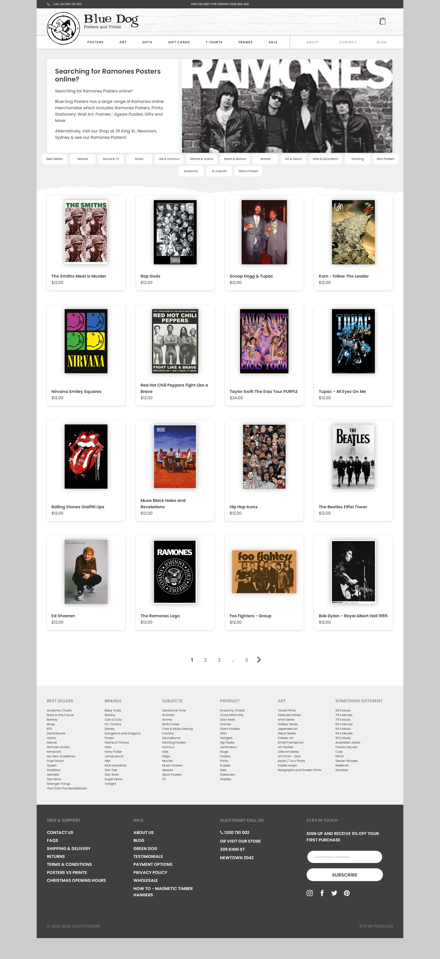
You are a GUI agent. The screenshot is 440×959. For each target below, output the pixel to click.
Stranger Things (58, 784)
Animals (168, 715)
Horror (51, 738)
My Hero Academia (61, 756)
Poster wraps (287, 765)
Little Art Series (288, 751)
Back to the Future (60, 715)
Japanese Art (287, 729)
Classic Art (285, 738)
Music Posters (172, 765)
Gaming (357, 159)
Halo (108, 747)
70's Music (343, 719)
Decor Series (287, 733)
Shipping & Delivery (68, 849)
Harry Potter (113, 751)
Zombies (341, 770)
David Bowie (56, 733)
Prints (224, 761)
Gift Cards (179, 42)
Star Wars (54, 779)
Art (123, 42)
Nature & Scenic (202, 159)
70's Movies (343, 715)
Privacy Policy (150, 872)
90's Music (343, 738)
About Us (143, 832)
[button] (86, 244)
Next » (259, 659)
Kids (165, 751)
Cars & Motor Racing (177, 729)
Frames (246, 42)
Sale (223, 770)
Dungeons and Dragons (123, 733)
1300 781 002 (236, 832)
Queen (52, 765)
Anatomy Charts (59, 710)
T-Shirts (214, 42)
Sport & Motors (235, 159)
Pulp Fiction (55, 761)
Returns (56, 856)
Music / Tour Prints (291, 761)
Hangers (226, 738)
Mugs (224, 751)
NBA (108, 761)
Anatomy (191, 171)
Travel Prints (287, 710)
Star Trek (111, 770)
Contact (348, 42)
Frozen (109, 738)
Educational (171, 738)
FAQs (52, 840)
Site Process (376, 926)
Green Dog (145, 849)
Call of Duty (113, 719)
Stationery (227, 774)
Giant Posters (248, 171)
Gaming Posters (174, 742)
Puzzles (225, 765)
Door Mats (227, 719)
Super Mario (113, 779)
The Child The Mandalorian (67, 788)
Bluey (51, 724)
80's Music (343, 729)
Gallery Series (288, 724)
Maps (166, 756)
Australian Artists (347, 742)
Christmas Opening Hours (76, 880)
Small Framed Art (290, 742)
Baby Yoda (113, 710)
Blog (382, 42)
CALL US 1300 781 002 (67, 4)
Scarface (53, 770)
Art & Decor (293, 159)
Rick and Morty (116, 765)
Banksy (52, 719)
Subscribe (345, 875)
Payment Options (152, 864)
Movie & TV (111, 159)
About (312, 42)
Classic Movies (346, 747)
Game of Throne (117, 742)
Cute (338, 751)
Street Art (342, 765)
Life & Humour (169, 159)
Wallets (225, 779)
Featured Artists (289, 715)
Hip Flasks (227, 742)
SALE (273, 42)
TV (164, 779)
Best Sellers (54, 159)
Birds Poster (170, 724)
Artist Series (286, 719)
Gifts (147, 42)
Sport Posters (172, 774)
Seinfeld (53, 774)
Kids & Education (325, 159)
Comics (168, 733)
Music (139, 159)
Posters (95, 42)
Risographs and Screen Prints (299, 770)
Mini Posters (385, 159)
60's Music (343, 710)
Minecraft (54, 751)
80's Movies (344, 724)
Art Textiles (285, 747)
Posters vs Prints (67, 872)
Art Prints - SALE (289, 756)
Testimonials (148, 856)
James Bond (114, 756)
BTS (49, 729)
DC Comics (113, 724)
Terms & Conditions (69, 864)
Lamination (228, 747)
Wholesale (145, 880)
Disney (110, 729)
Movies (167, 761)
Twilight (110, 784)
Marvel (52, 742)
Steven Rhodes (346, 761)
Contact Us (60, 832)
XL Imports (219, 171)
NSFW (339, 756)
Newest (82, 159)
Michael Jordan (58, 747)
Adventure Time (174, 710)
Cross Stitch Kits (231, 715)
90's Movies (344, 733)
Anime (265, 159)
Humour (168, 747)
